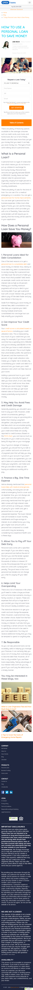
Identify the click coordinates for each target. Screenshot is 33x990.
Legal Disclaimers (5, 812)
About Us (3, 751)
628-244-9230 (17, 6)
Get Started (4, 748)
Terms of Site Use (21, 103)
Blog (2, 756)
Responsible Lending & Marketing (9, 809)
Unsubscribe (4, 787)
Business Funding (5, 770)
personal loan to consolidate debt (14, 264)
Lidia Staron (16, 42)
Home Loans (4, 773)
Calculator (4, 759)
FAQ (2, 784)
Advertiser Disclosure (16, 9)
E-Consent (4, 800)
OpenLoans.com (15, 987)
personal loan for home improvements (16, 198)
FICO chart (8, 436)
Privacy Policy (10, 103)
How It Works (4, 754)
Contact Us (4, 781)
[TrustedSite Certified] (13, 819)
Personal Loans (5, 767)
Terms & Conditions (6, 806)
